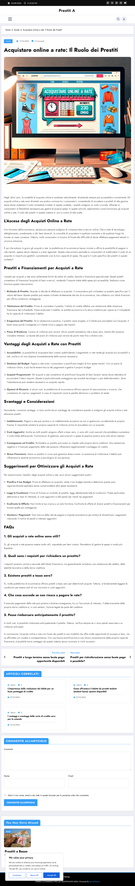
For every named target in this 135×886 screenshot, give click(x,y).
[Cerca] (118, 19)
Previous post (58, 652)
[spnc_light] (124, 19)
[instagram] (120, 2)
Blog (8, 832)
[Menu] (10, 19)
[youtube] (125, 2)
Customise (17, 875)
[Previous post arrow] (5, 657)
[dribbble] (116, 2)
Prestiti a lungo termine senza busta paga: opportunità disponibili (39, 659)
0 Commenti (39, 41)
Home (67, 876)
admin (13, 685)
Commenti (8, 749)
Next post (75, 652)
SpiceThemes (94, 881)
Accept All (51, 875)
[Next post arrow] (130, 657)
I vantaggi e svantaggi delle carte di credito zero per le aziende (31, 718)
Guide (8, 41)
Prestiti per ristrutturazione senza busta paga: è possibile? (98, 659)
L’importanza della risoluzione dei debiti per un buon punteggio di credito (31, 690)
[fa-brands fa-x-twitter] (112, 2)
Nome (6, 775)
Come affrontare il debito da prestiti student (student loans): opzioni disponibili (95, 690)
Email (70, 775)
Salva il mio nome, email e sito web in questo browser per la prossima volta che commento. (48, 795)
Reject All (34, 875)
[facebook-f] (107, 2)
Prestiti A (67, 10)
